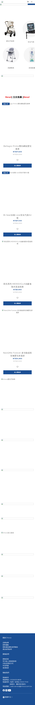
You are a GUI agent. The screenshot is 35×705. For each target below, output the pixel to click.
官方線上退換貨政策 (9, 661)
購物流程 (6, 659)
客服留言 (6, 677)
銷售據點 (6, 645)
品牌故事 (6, 642)
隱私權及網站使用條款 (10, 647)
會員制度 (6, 668)
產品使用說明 (7, 649)
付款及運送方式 (8, 663)
